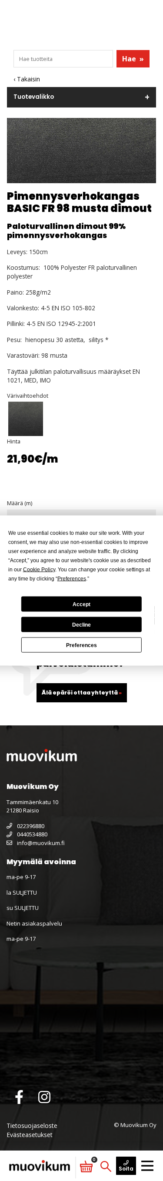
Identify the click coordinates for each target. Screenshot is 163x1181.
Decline (81, 624)
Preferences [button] (71, 579)
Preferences (81, 645)
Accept (81, 604)
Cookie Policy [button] (39, 570)
